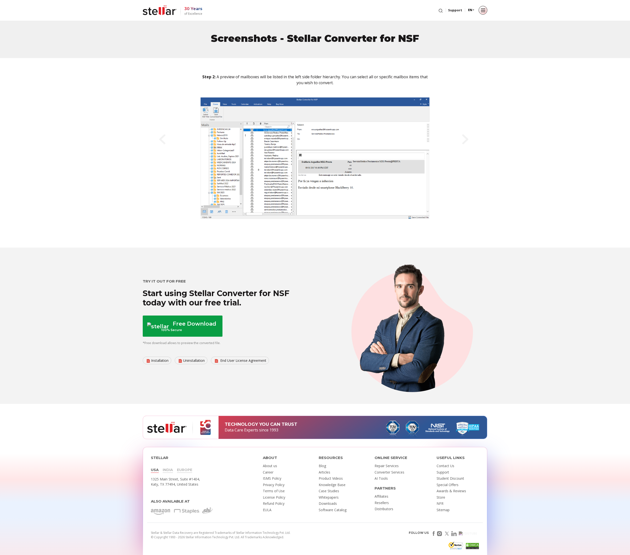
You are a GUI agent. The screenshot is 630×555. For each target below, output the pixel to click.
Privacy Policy (273, 484)
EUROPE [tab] (184, 470)
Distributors (384, 509)
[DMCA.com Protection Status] (471, 547)
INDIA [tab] (168, 470)
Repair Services (387, 465)
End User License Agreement (242, 360)
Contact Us (445, 465)
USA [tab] (155, 470)
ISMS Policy (272, 478)
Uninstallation (194, 360)
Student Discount (450, 478)
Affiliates (381, 496)
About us (270, 465)
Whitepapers (329, 497)
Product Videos (331, 478)
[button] (165, 140)
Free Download (188, 326)
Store (441, 497)
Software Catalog (332, 509)
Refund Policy (273, 503)
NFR (440, 503)
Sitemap (443, 509)
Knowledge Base (332, 484)
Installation (160, 360)
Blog (322, 465)
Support (455, 10)
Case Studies (329, 491)
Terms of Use (274, 491)
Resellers (382, 502)
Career (268, 472)
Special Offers (447, 484)
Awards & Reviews (451, 491)
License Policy (274, 497)
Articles (324, 472)
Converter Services (389, 472)
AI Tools (381, 478)
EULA (267, 509)
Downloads (328, 503)
